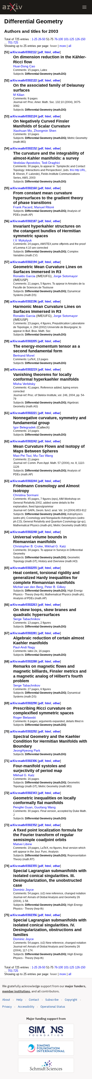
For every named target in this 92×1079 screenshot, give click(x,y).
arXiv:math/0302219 (24, 369)
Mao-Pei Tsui (22, 455)
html (48, 52)
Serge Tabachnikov (26, 619)
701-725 (13, 42)
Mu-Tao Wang (43, 455)
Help (19, 1000)
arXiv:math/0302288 (24, 661)
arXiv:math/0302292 (24, 731)
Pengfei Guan (23, 807)
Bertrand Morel (23, 355)
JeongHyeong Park (26, 750)
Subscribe (52, 1000)
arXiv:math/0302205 (24, 341)
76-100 (58, 39)
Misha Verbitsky (24, 384)
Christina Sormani (25, 495)
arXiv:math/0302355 (24, 866)
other (56, 52)
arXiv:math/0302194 (24, 262)
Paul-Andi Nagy (24, 647)
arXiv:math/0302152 (24, 148)
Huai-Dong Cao (24, 66)
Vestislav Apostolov (26, 162)
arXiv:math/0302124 (24, 116)
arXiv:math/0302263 (24, 604)
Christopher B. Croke (28, 546)
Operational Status (52, 1006)
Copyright (71, 1000)
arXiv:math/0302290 (24, 703)
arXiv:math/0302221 (24, 413)
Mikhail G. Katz (55, 546)
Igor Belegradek (24, 427)
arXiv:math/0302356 (24, 915)
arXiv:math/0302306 (24, 761)
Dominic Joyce (23, 889)
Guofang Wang (45, 807)
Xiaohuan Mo (22, 130)
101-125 (69, 39)
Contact (34, 1000)
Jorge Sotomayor (65, 276)
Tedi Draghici (51, 162)
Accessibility (26, 1007)
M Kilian (18, 94)
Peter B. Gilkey (55, 587)
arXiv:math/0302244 (24, 481)
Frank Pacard (22, 207)
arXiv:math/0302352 (24, 825)
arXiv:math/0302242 (24, 441)
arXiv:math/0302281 (24, 633)
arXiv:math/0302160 (24, 188)
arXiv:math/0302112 (24, 52)
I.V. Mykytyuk (22, 240)
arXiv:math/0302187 (24, 221)
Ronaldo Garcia (24, 276)
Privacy (7, 1007)
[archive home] (12, 7)
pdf (40, 52)
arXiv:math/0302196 (24, 301)
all (69, 46)
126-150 (80, 39)
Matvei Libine (22, 844)
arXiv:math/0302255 (24, 568)
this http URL (78, 170)
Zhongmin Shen (45, 130)
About (6, 1000)
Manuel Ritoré (44, 207)
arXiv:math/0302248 (24, 532)
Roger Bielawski (24, 717)
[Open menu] (84, 7)
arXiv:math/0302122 (24, 80)
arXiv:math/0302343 (24, 793)
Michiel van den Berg (28, 587)
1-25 (34, 39)
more (62, 46)
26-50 (41, 39)
